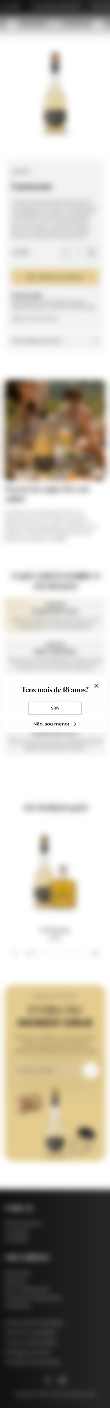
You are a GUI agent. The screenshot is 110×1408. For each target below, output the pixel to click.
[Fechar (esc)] (96, 686)
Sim (55, 708)
